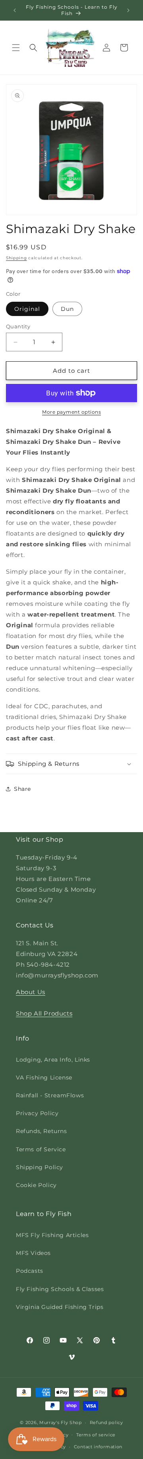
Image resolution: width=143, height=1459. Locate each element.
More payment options (71, 412)
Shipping (16, 257)
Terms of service (96, 1435)
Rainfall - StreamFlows (50, 1095)
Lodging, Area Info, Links (53, 1059)
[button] (16, 47)
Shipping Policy (39, 1167)
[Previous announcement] (14, 10)
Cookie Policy (36, 1185)
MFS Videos (33, 1253)
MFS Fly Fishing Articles (52, 1235)
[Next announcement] (128, 10)
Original (27, 308)
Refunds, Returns (41, 1131)
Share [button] (22, 788)
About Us (30, 992)
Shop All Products (44, 1013)
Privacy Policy (37, 1113)
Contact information (98, 1446)
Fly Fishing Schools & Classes (60, 1289)
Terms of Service (41, 1149)
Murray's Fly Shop (60, 1422)
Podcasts (29, 1270)
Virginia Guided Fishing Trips (59, 1307)
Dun (67, 308)
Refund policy (106, 1422)
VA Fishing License (44, 1077)
